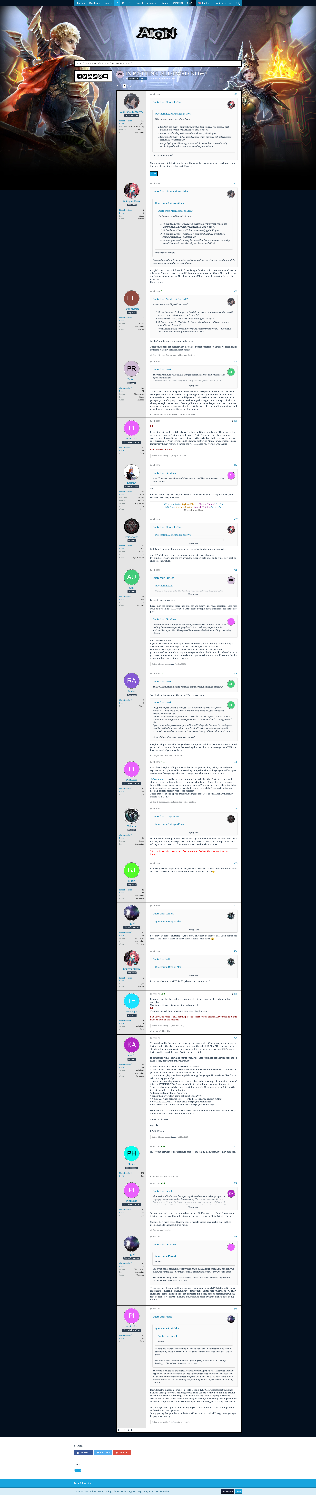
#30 (235, 762)
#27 (235, 519)
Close (238, 1491)
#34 (235, 951)
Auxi (172, 664)
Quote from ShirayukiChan (167, 102)
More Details (227, 1491)
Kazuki (173, 1137)
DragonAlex (159, 779)
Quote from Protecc (163, 577)
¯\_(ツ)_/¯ (215, 507)
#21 (235, 94)
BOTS (78, 1470)
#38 (235, 1183)
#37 (235, 1146)
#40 (235, 1309)
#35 (235, 994)
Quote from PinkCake (164, 473)
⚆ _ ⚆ (218, 504)
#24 (235, 361)
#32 (235, 863)
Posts (121, 124)
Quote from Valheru (163, 913)
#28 (235, 570)
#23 (235, 291)
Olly (170, 456)
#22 (235, 183)
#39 (235, 1236)
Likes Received (125, 121)
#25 (235, 421)
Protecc (154, 78)
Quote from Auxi (162, 369)
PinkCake (173, 1422)
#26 (235, 465)
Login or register (223, 3)
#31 (235, 808)
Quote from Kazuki (163, 1191)
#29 (235, 673)
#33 (235, 905)
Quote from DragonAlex (166, 816)
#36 (235, 1038)
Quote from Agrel (162, 1316)
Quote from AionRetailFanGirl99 (173, 113)
